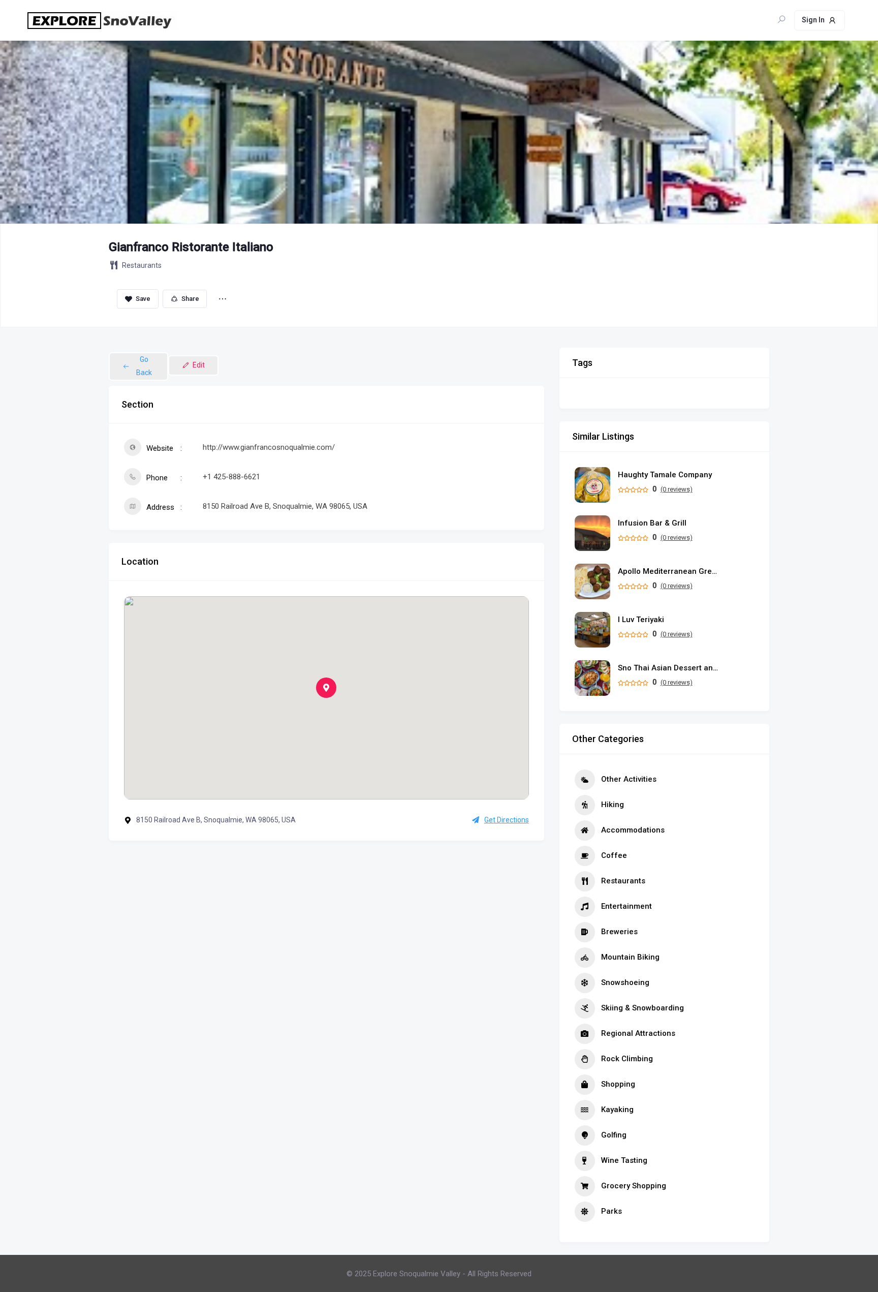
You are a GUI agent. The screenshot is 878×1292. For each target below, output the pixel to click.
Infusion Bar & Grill (652, 523)
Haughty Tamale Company (665, 475)
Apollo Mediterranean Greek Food (668, 571)
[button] (326, 688)
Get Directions (506, 820)
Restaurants (142, 265)
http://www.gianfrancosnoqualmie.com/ (269, 447)
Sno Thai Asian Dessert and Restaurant (668, 668)
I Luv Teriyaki (641, 620)
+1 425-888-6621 (231, 476)
